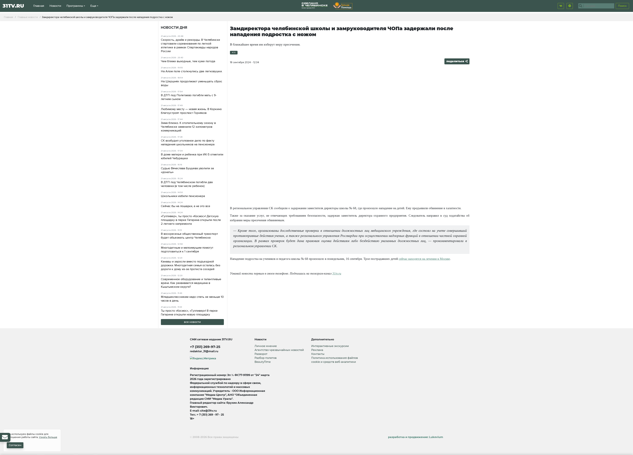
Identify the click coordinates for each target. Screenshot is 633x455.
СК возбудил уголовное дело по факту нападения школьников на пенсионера (187, 142)
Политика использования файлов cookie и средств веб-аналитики (334, 359)
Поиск (622, 5)
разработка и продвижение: (415, 437)
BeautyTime (263, 361)
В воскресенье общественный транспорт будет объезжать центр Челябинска (189, 235)
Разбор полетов (266, 357)
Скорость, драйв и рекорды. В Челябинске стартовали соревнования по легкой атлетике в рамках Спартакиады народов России (190, 45)
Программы (74, 5)
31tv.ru (336, 273)
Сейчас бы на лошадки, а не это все (185, 206)
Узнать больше (48, 437)
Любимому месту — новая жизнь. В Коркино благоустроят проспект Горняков (191, 111)
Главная (38, 5)
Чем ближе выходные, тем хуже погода (188, 61)
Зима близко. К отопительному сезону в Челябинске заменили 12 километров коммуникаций (188, 126)
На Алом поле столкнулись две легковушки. (191, 71)
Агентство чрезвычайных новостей (279, 350)
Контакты (317, 354)
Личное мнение (266, 346)
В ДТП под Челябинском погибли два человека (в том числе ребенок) (187, 184)
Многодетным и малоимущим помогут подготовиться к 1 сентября (187, 249)
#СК (234, 52)
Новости (55, 5)
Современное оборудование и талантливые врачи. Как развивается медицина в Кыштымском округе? (191, 283)
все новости (192, 322)
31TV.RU (13, 6)
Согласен (15, 445)
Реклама (317, 350)
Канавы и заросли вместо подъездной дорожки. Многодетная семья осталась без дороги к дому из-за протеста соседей (190, 265)
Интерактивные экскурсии (330, 346)
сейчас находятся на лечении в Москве (424, 258)
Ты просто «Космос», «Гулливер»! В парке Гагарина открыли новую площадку (189, 312)
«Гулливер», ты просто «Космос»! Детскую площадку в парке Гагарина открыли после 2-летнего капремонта (191, 220)
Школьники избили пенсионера (183, 196)
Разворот (261, 354)
